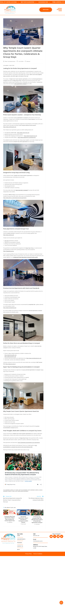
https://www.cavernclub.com (23, 132)
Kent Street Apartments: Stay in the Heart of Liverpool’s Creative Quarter (23, 519)
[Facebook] (51, 536)
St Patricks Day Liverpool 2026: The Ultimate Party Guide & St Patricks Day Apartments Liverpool (37, 519)
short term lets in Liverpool (22, 190)
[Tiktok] (61, 536)
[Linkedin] (58, 536)
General (28, 61)
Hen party (7, 240)
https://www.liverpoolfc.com (10, 355)
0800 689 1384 (36, 535)
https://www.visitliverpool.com (9, 126)
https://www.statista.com (8, 234)
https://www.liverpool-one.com (30, 135)
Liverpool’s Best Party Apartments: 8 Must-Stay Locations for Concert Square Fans (9, 518)
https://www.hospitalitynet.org (9, 307)
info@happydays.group (37, 541)
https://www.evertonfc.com (10, 356)
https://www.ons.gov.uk (10, 364)
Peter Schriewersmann (10, 61)
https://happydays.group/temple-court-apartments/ (29, 442)
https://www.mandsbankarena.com (33, 358)
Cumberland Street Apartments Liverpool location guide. (25, 257)
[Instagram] (54, 536)
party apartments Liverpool (20, 83)
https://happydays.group (8, 251)
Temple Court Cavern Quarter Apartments (20, 491)
